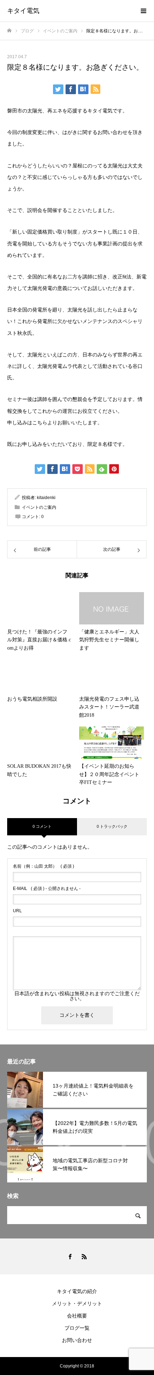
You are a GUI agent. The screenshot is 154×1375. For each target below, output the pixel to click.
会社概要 (77, 1316)
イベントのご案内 (39, 507)
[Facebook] (69, 1256)
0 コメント (42, 826)
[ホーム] (9, 30)
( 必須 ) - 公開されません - (47, 888)
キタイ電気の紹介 (77, 1291)
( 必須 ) (43, 866)
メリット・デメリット (77, 1303)
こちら (39, 422)
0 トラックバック (112, 826)
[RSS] (84, 1256)
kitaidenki (46, 497)
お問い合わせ (77, 1340)
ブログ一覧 (77, 1328)
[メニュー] (143, 11)
